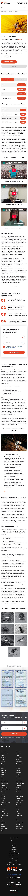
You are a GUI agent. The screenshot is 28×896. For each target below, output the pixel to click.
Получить (23, 109)
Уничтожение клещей (14, 853)
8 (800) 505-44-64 (22, 3)
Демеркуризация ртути (14, 858)
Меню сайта (3, 7)
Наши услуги (3, 11)
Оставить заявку (8, 61)
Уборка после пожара (14, 862)
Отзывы (14, 66)
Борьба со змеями (14, 860)
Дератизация (14, 845)
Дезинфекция (14, 842)
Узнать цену (21, 84)
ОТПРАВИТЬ (14, 733)
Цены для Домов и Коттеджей (7, 79)
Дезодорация (14, 849)
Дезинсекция (14, 840)
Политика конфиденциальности (14, 874)
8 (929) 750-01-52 (22, 2)
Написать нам (14, 892)
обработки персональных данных (14, 347)
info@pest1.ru (14, 890)
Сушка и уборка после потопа (14, 864)
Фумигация (14, 847)
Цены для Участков (20, 79)
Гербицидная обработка (14, 855)
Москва (25, 7)
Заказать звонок (14, 886)
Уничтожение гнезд (13, 11)
